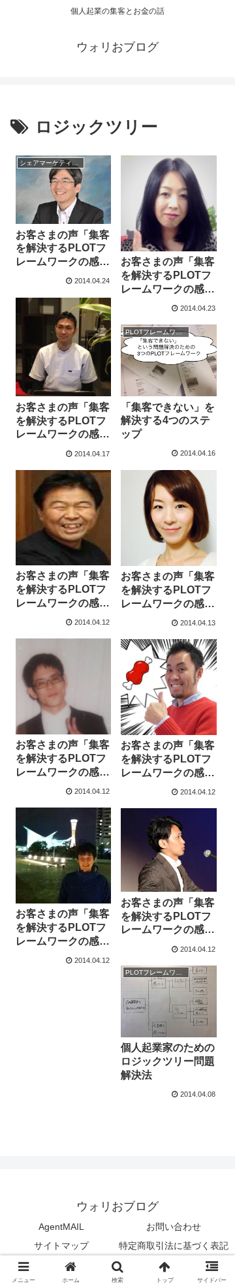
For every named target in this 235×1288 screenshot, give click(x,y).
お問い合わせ (173, 1226)
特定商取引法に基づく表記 (173, 1245)
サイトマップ (61, 1245)
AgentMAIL (61, 1226)
